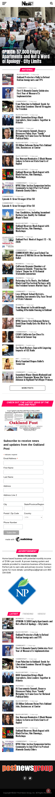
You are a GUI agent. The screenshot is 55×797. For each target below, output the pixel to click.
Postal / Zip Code (11, 513)
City (5, 504)
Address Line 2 (10, 495)
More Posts (27, 388)
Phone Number (10, 522)
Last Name (8, 477)
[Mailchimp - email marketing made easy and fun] (19, 541)
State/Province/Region (33, 504)
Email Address (11, 458)
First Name (8, 468)
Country (27, 513)
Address (7, 486)
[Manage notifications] (48, 791)
